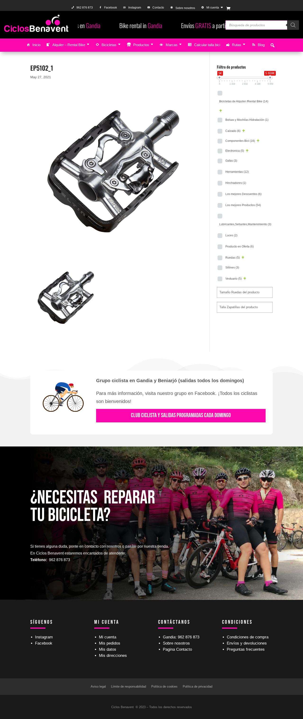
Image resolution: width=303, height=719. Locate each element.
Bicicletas (109, 45)
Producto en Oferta (239, 246)
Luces (231, 235)
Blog (261, 45)
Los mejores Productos (243, 205)
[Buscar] (293, 25)
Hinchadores (235, 183)
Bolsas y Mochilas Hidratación (246, 119)
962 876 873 (84, 7)
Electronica (234, 150)
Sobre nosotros (185, 8)
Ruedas (232, 257)
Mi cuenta (212, 7)
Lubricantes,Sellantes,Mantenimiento (245, 224)
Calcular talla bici (207, 45)
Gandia (99, 25)
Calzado (233, 131)
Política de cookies (164, 686)
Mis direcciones (113, 655)
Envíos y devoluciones (247, 643)
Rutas (236, 45)
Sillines (232, 267)
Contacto (158, 7)
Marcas (172, 45)
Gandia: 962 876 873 (181, 637)
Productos (141, 45)
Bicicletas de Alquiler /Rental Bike (243, 101)
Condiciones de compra (247, 637)
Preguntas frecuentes (246, 649)
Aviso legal (98, 686)
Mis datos (107, 649)
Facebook (110, 7)
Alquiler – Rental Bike (68, 45)
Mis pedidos (109, 643)
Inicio (36, 45)
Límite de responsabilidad (128, 686)
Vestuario (233, 278)
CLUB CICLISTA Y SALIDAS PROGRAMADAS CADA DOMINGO (181, 415)
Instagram (134, 7)
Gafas (231, 160)
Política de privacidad (197, 686)
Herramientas (237, 171)
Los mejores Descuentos (243, 194)
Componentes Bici (240, 141)
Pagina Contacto (177, 649)
